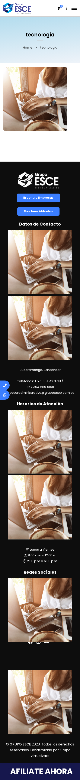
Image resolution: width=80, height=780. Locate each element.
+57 (40, 387)
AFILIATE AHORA (41, 771)
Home (27, 47)
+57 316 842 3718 (48, 381)
